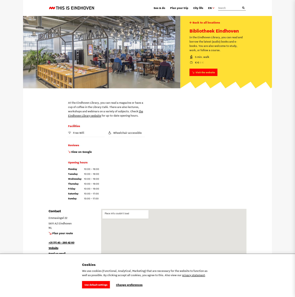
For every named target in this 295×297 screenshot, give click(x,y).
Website (53, 248)
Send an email (57, 253)
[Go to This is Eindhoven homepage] (71, 8)
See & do (159, 8)
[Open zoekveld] (243, 7)
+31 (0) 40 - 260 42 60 (61, 242)
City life (198, 8)
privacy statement (193, 275)
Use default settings (96, 284)
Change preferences (129, 285)
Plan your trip (179, 8)
